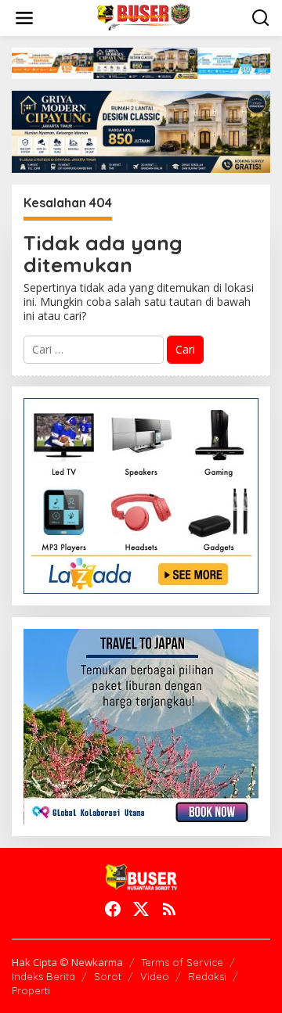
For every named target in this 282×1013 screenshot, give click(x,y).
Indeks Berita (43, 976)
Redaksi (207, 976)
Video (154, 976)
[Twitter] (141, 909)
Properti (31, 990)
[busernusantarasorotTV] (144, 16)
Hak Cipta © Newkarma (67, 962)
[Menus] (24, 18)
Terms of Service (182, 962)
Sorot (107, 976)
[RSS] (169, 909)
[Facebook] (113, 909)
